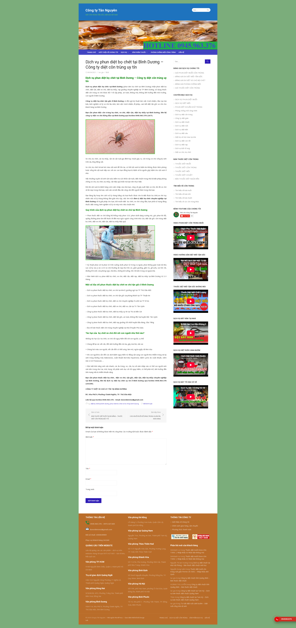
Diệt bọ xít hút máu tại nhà (185, 137)
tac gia (101, 72)
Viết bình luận (147, 404)
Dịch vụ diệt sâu (181, 133)
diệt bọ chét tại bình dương (100, 404)
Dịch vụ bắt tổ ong (182, 148)
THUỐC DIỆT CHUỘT (184, 175)
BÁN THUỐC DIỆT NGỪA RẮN (187, 179)
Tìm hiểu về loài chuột (183, 198)
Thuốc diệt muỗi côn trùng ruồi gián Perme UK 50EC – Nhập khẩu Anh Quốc (189, 571)
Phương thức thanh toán (181, 529)
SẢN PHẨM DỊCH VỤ (196, 618)
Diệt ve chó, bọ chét (183, 152)
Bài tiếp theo (145, 415)
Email (88, 479)
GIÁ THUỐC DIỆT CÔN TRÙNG (187, 88)
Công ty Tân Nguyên (101, 10)
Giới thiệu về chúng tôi (180, 522)
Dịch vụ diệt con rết (183, 141)
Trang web (90, 489)
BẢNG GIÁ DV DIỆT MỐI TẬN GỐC (188, 76)
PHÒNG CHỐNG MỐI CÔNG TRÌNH (163, 52)
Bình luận (90, 437)
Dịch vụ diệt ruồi (181, 126)
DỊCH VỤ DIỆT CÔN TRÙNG (179, 618)
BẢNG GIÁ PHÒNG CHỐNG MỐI (188, 84)
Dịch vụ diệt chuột (182, 122)
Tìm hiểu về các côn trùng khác (187, 201)
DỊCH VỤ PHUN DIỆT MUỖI (186, 99)
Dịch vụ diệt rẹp (181, 144)
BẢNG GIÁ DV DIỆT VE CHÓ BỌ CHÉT (190, 80)
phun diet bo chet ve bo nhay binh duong (124, 404)
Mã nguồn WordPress (115, 618)
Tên (88, 468)
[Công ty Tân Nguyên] (148, 35)
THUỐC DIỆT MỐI (182, 171)
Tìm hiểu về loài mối (183, 194)
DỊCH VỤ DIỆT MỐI (182, 103)
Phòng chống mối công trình (186, 110)
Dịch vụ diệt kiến (181, 129)
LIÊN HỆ (181, 52)
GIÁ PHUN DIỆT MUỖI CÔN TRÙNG (189, 73)
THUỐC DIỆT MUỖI (183, 164)
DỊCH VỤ (124, 52)
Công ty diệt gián (181, 118)
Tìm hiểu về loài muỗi (183, 190)
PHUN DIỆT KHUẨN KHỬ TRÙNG (188, 107)
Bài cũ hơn (106, 415)
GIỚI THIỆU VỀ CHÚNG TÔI (108, 52)
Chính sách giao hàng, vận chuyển (185, 526)
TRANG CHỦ (91, 52)
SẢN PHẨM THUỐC (139, 52)
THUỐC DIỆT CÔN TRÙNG (186, 167)
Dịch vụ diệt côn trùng (184, 114)
